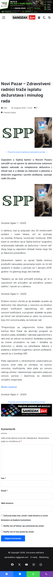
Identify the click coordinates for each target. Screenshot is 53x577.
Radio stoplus (9, 387)
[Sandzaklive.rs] (23, 17)
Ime (3, 478)
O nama (33, 557)
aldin (5, 108)
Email (4, 490)
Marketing (44, 557)
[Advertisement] (26, 50)
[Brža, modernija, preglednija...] (26, 410)
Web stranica (7, 503)
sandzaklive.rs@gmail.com (16, 557)
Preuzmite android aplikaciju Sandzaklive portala (26, 402)
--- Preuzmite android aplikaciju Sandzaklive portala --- (26, 152)
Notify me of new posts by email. (19, 532)
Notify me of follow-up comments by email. (24, 526)
